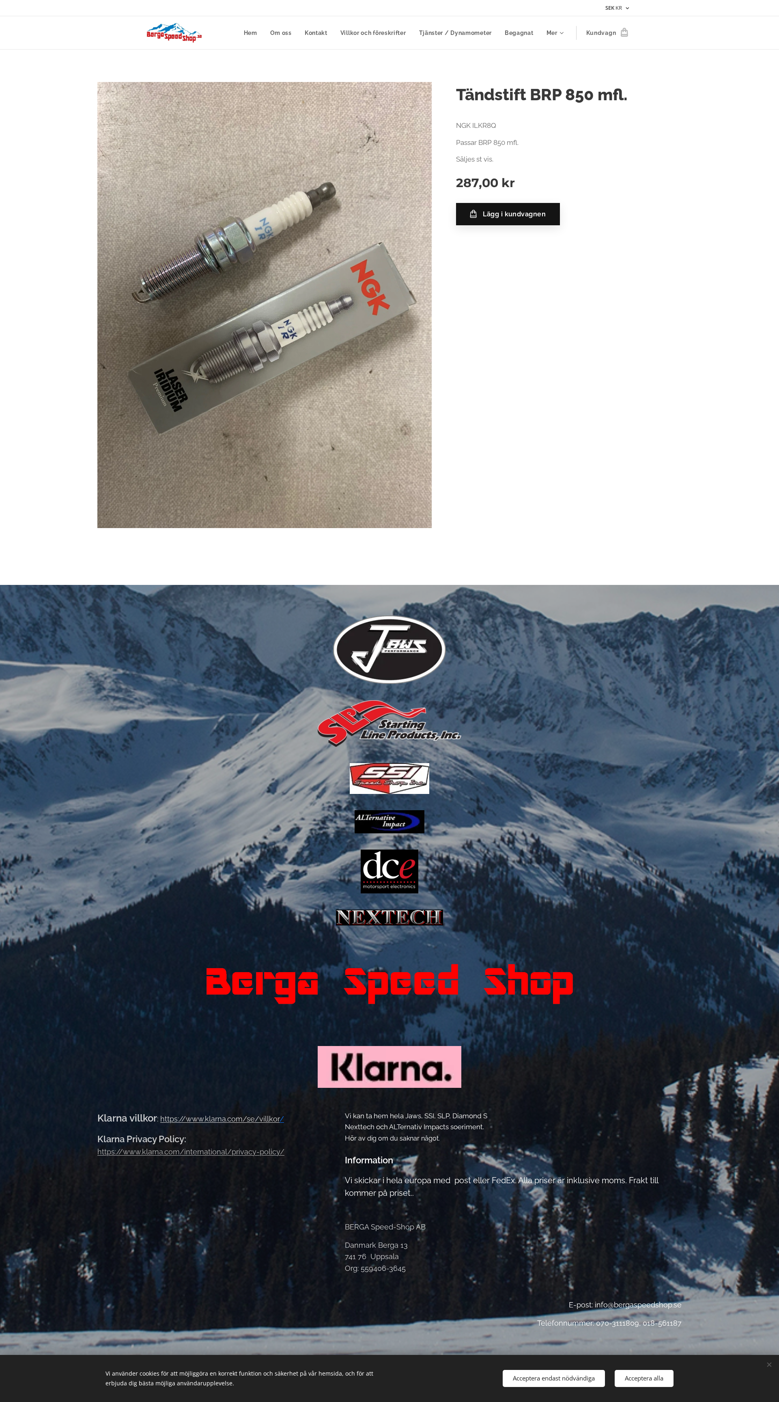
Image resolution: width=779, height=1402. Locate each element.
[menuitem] (253, 33)
